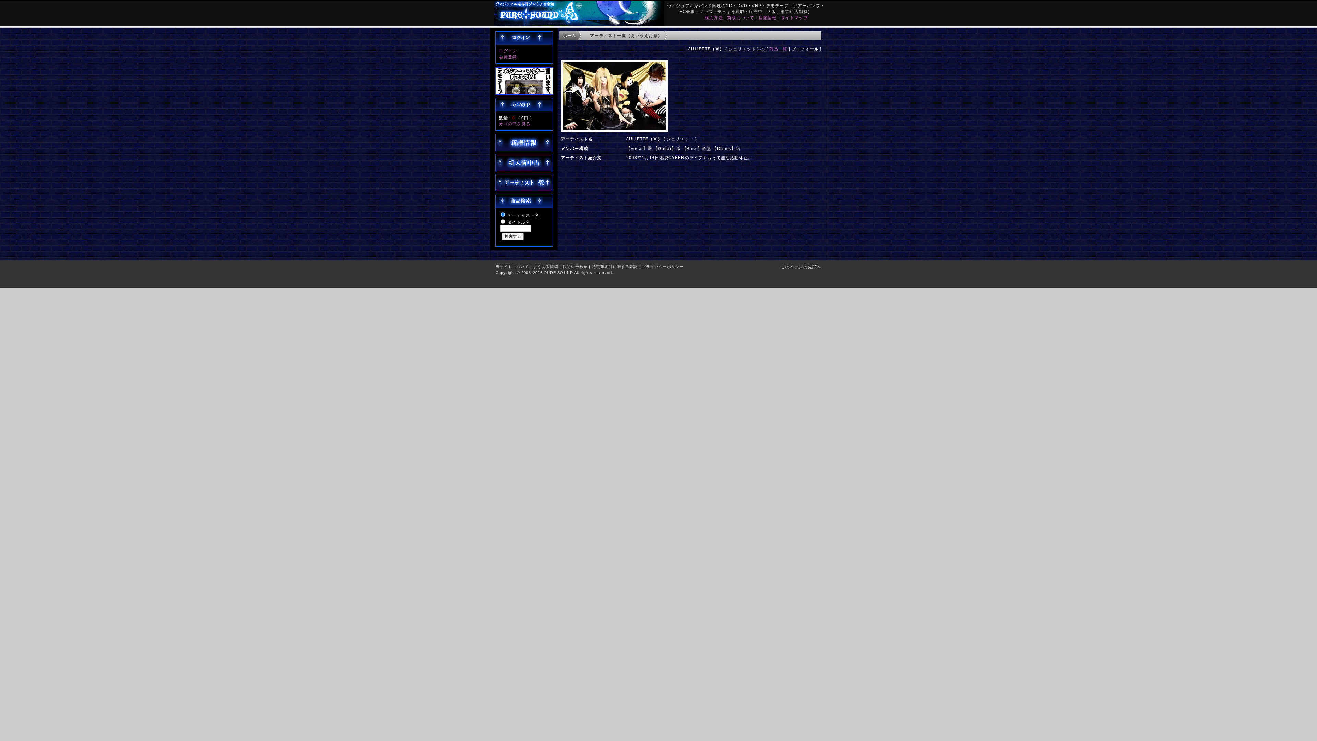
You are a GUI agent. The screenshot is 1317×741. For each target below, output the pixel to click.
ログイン (508, 51)
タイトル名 (519, 222)
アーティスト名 (523, 215)
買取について (740, 17)
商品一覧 (778, 49)
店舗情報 (768, 17)
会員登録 (508, 57)
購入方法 (714, 17)
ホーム (569, 35)
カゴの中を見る (515, 123)
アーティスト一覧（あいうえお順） (626, 35)
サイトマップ (794, 17)
